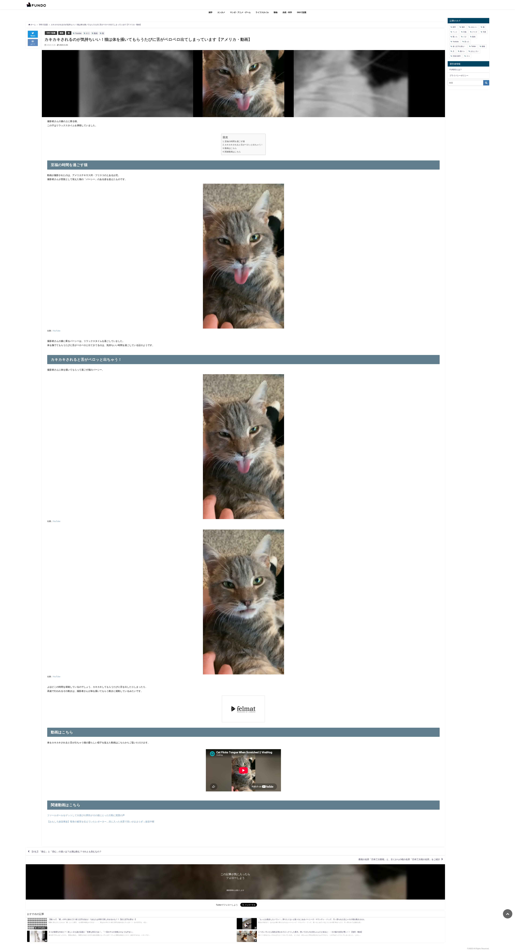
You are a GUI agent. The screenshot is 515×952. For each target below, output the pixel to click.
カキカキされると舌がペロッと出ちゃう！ (244, 145)
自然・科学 (287, 12)
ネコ (87, 33)
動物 (275, 12)
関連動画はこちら (233, 152)
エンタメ (221, 12)
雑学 (210, 12)
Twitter (473, 46)
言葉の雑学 (457, 56)
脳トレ (462, 51)
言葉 (464, 32)
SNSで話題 (301, 12)
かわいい (474, 27)
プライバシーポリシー (459, 75)
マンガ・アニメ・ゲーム (240, 12)
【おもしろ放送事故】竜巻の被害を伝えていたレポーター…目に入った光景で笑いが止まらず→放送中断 (100, 821)
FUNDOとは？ (456, 69)
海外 (463, 27)
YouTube (56, 331)
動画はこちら (231, 148)
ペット (455, 32)
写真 (484, 32)
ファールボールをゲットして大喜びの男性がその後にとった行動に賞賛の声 (86, 815)
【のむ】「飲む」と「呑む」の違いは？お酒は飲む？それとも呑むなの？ (66, 851)
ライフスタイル (262, 12)
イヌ (464, 37)
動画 (96, 33)
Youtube (78, 33)
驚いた (455, 37)
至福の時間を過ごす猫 (235, 141)
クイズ (474, 32)
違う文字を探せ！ (459, 46)
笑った (466, 41)
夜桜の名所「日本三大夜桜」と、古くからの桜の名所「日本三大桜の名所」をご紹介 (399, 859)
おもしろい (475, 51)
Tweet (32, 36)
